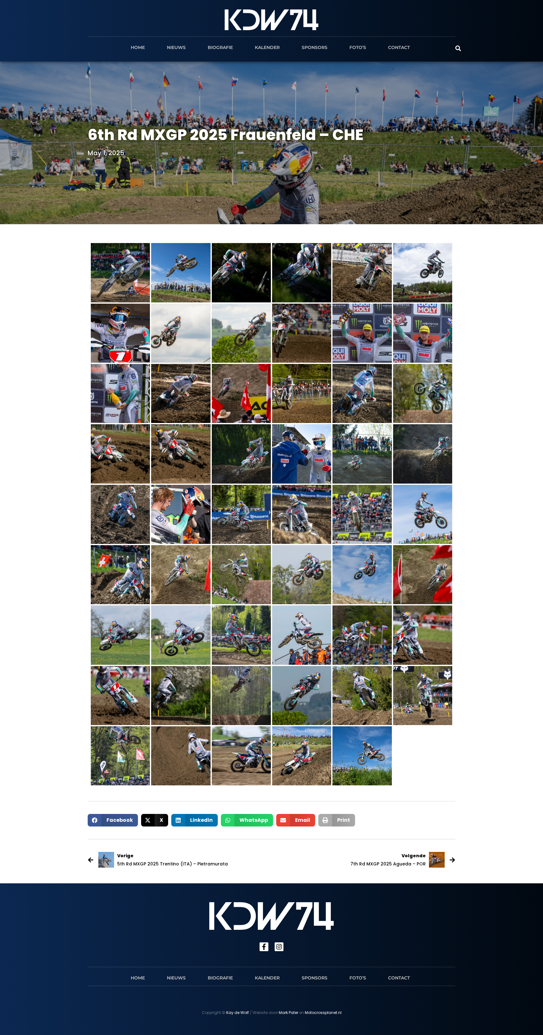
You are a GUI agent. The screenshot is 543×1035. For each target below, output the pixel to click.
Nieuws (176, 47)
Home (138, 47)
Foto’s (357, 47)
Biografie (220, 47)
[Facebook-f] (264, 946)
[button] (113, 820)
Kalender (267, 47)
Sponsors (314, 47)
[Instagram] (279, 946)
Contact (399, 47)
